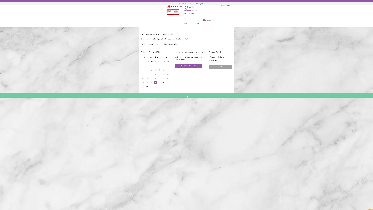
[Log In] (204, 20)
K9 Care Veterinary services (190, 10)
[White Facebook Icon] (187, 97)
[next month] (166, 57)
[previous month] (144, 57)
